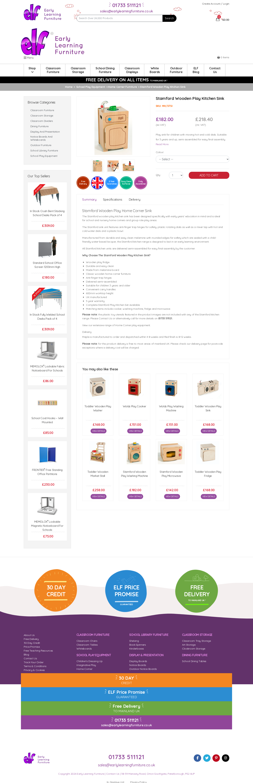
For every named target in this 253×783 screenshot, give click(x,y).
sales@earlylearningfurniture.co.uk (126, 11)
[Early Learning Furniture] (42, 11)
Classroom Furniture (42, 110)
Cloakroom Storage (193, 648)
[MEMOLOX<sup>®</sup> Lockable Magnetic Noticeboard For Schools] (47, 506)
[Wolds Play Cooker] (134, 387)
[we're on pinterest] (216, 758)
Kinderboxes (136, 648)
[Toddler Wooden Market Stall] (97, 452)
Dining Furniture (39, 126)
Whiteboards (84, 648)
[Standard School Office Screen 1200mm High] (47, 247)
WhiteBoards (155, 70)
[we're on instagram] (225, 758)
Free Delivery (31, 639)
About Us (29, 635)
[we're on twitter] (207, 758)
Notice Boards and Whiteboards (41, 138)
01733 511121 (127, 720)
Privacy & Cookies (34, 670)
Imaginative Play (86, 665)
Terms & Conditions (35, 666)
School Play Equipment (43, 156)
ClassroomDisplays (132, 70)
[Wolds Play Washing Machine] (171, 387)
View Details (98, 431)
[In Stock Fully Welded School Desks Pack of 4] (47, 299)
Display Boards (138, 661)
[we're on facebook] (197, 758)
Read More (162, 144)
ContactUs (215, 70)
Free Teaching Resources (38, 650)
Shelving (134, 640)
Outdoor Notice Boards (143, 669)
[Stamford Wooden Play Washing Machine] (134, 452)
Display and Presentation (45, 131)
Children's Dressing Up (89, 661)
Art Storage (188, 644)
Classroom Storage (41, 115)
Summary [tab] (89, 199)
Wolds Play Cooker (134, 406)
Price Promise (32, 646)
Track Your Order (33, 662)
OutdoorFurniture (176, 70)
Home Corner (84, 669)
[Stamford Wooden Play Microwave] (171, 452)
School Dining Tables (194, 661)
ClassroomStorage (78, 70)
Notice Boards (137, 665)
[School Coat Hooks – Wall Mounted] (47, 402)
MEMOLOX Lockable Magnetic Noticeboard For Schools (47, 526)
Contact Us (30, 658)
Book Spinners (137, 644)
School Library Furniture (44, 150)
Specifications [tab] (112, 199)
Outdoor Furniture (40, 145)
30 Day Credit (32, 643)
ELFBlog (196, 70)
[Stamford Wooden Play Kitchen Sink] (113, 126)
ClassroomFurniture (53, 70)
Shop (32, 68)
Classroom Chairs (86, 640)
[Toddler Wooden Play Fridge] (208, 452)
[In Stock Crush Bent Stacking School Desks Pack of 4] (47, 195)
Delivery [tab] (134, 199)
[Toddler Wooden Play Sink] (208, 387)
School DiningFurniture (105, 70)
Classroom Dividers (41, 121)
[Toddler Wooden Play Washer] (97, 387)
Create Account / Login (215, 3)
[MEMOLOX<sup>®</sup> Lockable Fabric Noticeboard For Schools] (47, 351)
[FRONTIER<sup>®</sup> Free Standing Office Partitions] (47, 454)
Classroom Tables (87, 644)
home (69, 87)
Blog (26, 654)
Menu (30, 58)
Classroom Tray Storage (196, 640)
